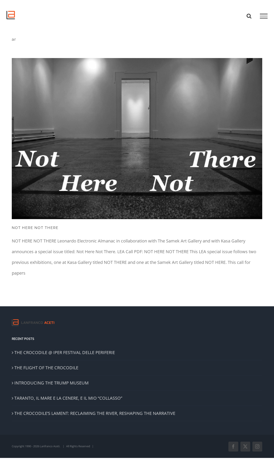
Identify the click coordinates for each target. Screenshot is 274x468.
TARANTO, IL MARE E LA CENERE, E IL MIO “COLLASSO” (68, 398)
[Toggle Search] (249, 15)
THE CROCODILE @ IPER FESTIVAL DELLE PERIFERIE (64, 352)
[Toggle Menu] (264, 16)
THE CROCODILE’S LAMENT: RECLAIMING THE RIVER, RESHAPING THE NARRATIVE (94, 413)
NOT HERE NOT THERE (35, 228)
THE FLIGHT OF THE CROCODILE (46, 368)
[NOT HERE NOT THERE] (137, 138)
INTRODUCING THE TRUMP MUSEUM (51, 383)
